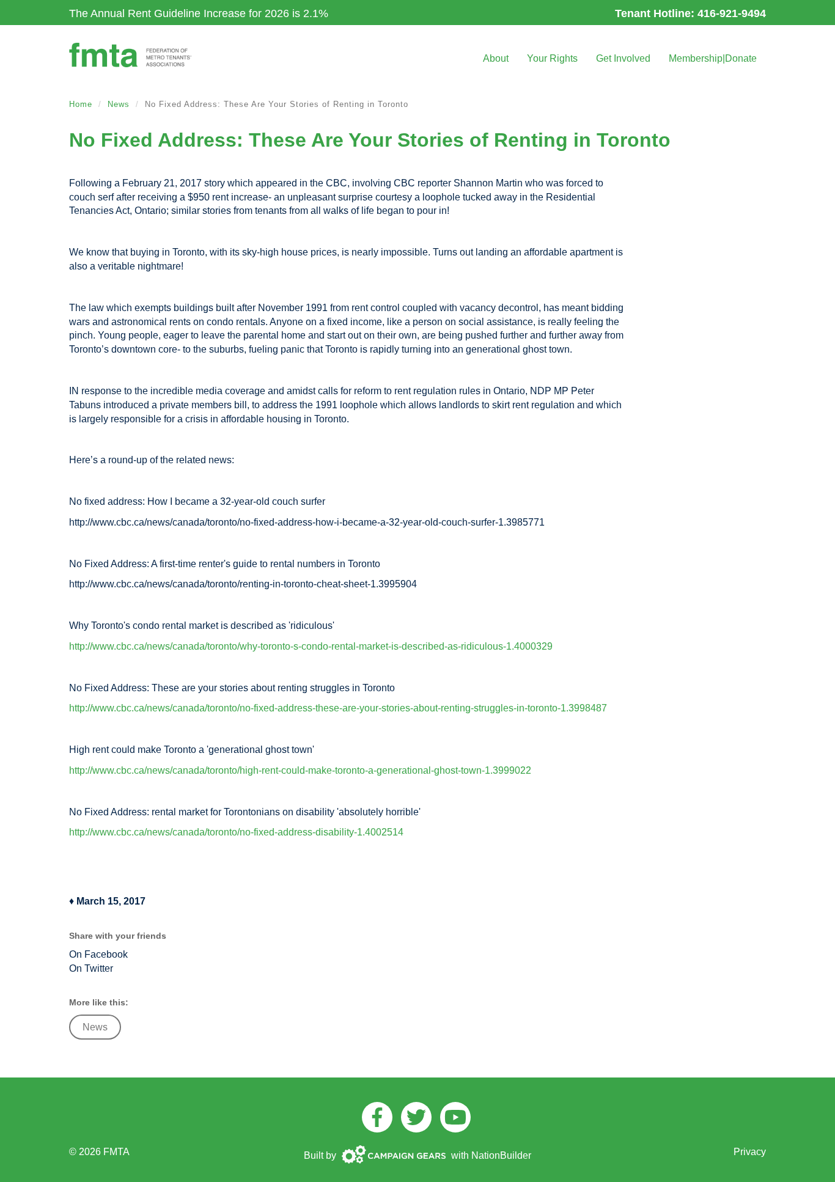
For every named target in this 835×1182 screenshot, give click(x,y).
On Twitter (91, 968)
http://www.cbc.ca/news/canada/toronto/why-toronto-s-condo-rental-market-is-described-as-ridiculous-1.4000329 (311, 646)
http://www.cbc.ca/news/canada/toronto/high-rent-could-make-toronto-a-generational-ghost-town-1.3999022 (300, 770)
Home (80, 104)
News (119, 104)
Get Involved (623, 58)
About (496, 58)
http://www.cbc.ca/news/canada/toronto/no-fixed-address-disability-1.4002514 (236, 832)
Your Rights (552, 58)
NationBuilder (501, 1155)
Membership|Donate (713, 58)
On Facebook (98, 954)
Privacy (750, 1152)
